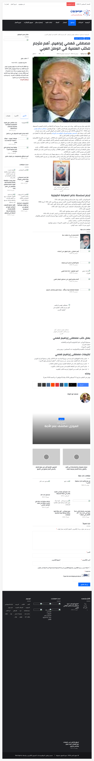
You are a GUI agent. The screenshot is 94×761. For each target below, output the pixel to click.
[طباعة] (39, 385)
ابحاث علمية (49, 22)
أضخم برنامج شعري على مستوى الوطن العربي (66, 279)
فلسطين (15, 610)
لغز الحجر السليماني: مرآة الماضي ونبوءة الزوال (23, 179)
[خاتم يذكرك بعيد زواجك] (47, 614)
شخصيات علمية (79, 38)
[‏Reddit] (53, 385)
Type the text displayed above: (72, 576)
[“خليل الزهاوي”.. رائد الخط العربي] (85, 273)
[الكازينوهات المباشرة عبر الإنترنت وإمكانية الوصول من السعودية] (22, 197)
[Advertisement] (16, 96)
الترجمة (17, 604)
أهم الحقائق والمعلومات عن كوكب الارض (16, 156)
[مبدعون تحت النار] (41, 486)
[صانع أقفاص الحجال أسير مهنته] (85, 265)
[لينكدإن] (66, 385)
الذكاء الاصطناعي (9, 604)
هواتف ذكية (27, 617)
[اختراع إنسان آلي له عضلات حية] (85, 241)
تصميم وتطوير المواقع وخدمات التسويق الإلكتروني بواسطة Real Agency (34, 755)
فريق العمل (14, 4)
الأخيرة (16, 116)
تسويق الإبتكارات (28, 22)
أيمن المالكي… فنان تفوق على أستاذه (68, 251)
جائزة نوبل (10, 607)
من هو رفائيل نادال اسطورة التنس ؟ (82, 482)
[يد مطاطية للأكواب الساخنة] (38, 605)
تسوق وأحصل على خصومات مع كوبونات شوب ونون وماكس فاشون (71, 744)
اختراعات (80, 22)
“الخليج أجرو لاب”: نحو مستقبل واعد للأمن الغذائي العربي (71, 606)
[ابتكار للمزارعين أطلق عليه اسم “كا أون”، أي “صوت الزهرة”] (38, 613)
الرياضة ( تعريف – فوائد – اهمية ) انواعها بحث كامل (10, 140)
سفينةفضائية (27, 610)
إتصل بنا (7, 4)
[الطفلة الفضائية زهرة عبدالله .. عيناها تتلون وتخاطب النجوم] (85, 293)
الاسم (88, 552)
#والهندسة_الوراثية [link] (57, 133)
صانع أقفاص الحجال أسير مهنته (70, 263)
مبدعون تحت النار (45, 495)
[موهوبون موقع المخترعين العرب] (80, 13)
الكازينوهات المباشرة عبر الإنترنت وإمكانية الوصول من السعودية (22, 206)
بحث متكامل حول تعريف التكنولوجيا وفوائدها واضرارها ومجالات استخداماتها (10, 125)
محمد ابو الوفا (84, 53)
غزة (20, 610)
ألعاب (28, 604)
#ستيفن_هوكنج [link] (72, 133)
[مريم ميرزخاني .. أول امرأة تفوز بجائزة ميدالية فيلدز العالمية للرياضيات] (61, 505)
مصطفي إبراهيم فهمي (40, 128)
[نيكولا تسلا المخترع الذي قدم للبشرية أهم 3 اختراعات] (23, 149)
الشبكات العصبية (19, 607)
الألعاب (23, 604)
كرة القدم (8, 610)
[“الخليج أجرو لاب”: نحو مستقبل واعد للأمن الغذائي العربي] (85, 671)
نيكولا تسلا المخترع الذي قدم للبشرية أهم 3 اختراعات (10, 149)
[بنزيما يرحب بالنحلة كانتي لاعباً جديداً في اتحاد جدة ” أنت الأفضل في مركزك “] (81, 505)
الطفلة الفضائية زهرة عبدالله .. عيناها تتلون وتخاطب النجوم (62, 290)
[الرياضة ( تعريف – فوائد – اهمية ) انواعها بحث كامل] (23, 141)
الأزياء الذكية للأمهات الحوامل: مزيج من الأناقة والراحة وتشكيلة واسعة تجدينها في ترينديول (9, 209)
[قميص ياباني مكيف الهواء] (56, 612)
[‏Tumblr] (61, 385)
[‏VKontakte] (48, 385)
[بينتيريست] (57, 385)
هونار (16, 617)
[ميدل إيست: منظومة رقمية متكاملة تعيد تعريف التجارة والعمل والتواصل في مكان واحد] (9, 174)
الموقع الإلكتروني (56, 560)
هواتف (6, 613)
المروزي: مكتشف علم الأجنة (61, 426)
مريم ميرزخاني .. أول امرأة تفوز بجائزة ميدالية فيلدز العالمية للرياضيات (62, 513)
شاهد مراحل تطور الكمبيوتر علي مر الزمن (17, 133)
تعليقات (8, 116)
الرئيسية (87, 22)
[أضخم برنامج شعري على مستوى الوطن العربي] (85, 282)
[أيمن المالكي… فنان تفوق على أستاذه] (85, 255)
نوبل (11, 613)
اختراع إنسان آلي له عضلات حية (70, 235)
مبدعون (72, 22)
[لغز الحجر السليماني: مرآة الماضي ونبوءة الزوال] (22, 172)
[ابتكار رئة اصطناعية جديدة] (56, 605)
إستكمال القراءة (24, 79)
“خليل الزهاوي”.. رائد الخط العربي (70, 271)
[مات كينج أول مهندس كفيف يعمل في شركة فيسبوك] (61, 485)
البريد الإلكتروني (85, 560)
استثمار (65, 22)
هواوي (20, 617)
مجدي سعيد (27, 613)
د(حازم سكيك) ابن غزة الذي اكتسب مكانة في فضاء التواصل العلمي (42, 503)
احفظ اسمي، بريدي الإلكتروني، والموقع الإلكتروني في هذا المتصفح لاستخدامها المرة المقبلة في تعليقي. (63, 567)
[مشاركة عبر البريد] (44, 385)
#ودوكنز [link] (65, 133)
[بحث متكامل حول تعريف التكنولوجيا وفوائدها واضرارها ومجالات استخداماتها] (23, 125)
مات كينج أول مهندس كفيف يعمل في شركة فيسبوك (62, 493)
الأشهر (24, 116)
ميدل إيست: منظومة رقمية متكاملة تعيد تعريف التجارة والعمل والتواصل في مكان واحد (9, 184)
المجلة (57, 22)
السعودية (28, 607)
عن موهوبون (21, 4)
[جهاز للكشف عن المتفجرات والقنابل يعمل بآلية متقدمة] (47, 605)
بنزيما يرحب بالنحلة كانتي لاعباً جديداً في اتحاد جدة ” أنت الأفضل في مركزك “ (82, 513)
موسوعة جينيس (18, 613)
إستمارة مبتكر (39, 22)
